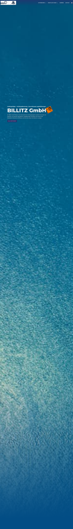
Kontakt (67, 2)
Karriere (62, 2)
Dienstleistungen (52, 2)
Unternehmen (41, 2)
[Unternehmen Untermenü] (45, 2)
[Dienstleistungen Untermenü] (57, 2)
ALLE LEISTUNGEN (12, 121)
